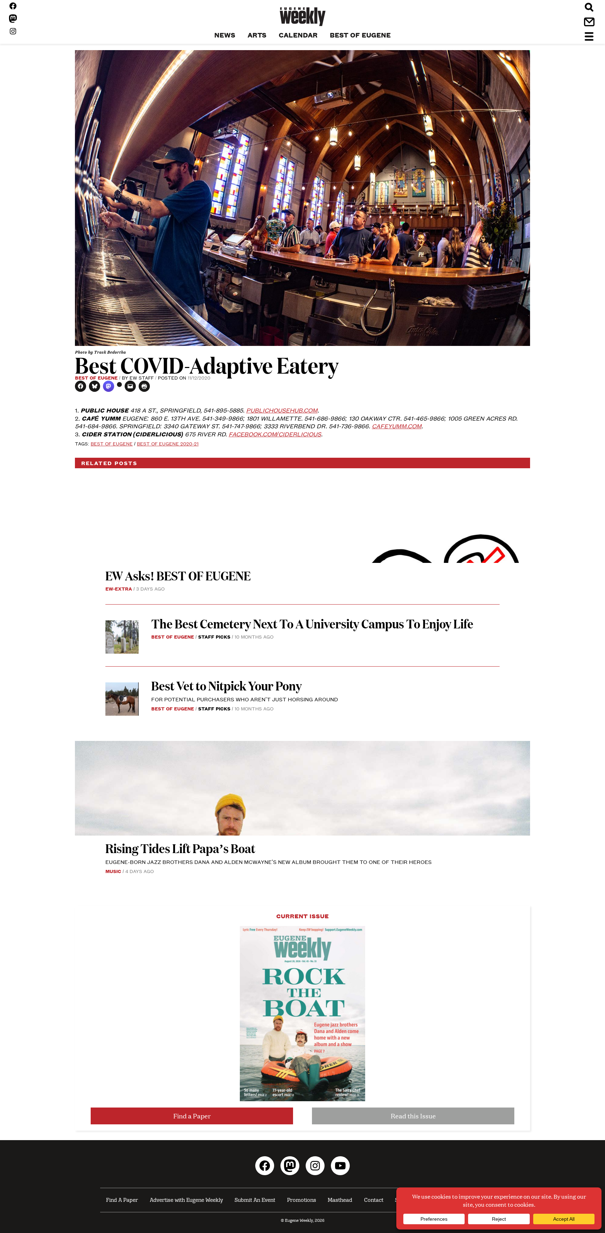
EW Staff (142, 377)
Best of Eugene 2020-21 (168, 443)
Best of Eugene (96, 377)
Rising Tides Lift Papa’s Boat (180, 848)
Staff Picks (214, 636)
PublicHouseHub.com (282, 410)
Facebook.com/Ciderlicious (275, 434)
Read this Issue (413, 1115)
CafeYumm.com (397, 426)
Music (113, 870)
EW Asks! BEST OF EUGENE (178, 575)
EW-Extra (118, 588)
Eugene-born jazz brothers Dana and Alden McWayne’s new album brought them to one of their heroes (268, 861)
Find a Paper (192, 1115)
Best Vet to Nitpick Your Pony (226, 685)
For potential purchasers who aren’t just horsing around (244, 699)
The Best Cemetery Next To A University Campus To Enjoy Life (312, 623)
